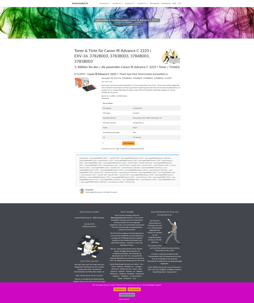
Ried (140, 269)
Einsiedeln (130, 274)
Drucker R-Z (142, 3)
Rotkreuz (120, 266)
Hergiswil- (116, 276)
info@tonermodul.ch (89, 226)
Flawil (114, 266)
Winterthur (114, 274)
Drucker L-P (129, 3)
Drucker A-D (104, 3)
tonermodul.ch (80, 3)
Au (134, 271)
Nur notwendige (134, 289)
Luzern (135, 269)
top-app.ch (133, 299)
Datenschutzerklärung (127, 294)
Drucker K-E (117, 3)
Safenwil (129, 271)
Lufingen (138, 266)
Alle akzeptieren (120, 289)
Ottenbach (125, 276)
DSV (179, 3)
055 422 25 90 (89, 224)
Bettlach (139, 271)
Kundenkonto (166, 3)
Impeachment (172, 272)
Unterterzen (140, 274)
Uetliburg (122, 274)
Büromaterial (154, 3)
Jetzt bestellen (128, 143)
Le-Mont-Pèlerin (135, 276)
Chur (141, 264)
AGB (174, 3)
